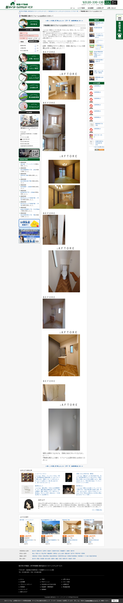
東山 (33, 553)
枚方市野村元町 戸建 (26, 181)
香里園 (42, 558)
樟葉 (38, 558)
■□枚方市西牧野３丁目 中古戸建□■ (30, 209)
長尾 (60, 558)
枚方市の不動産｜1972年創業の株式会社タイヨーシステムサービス (40, 566)
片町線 (40, 556)
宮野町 (83, 553)
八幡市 (68, 551)
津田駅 (89, 542)
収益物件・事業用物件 (47, 587)
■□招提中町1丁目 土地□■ (27, 192)
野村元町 (97, 540)
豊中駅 (25, 542)
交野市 (44, 551)
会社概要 (22, 581)
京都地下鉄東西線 (72, 556)
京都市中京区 (55, 551)
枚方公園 (47, 558)
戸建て (43, 579)
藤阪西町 (49, 553)
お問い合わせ (66, 579)
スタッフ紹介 (66, 581)
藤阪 (57, 558)
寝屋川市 (39, 551)
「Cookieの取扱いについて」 (91, 600)
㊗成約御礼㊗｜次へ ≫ (77, 20)
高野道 (55, 553)
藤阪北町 (67, 553)
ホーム (22, 579)
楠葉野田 (54, 540)
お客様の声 (66, 584)
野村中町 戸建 (24, 175)
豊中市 (29, 540)
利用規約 (22, 587)
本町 (32, 540)
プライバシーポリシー (26, 584)
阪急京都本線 (53, 556)
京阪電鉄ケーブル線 (83, 556)
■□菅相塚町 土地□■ (26, 186)
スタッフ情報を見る (97, 510)
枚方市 (50, 540)
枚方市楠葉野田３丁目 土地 (28, 169)
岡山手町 (44, 553)
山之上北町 (61, 553)
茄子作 (73, 553)
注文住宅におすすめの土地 (49, 584)
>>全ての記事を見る (99, 147)
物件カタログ (23, 591)
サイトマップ (23, 589)
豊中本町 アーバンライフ (27, 164)
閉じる (115, 600)
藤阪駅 (68, 542)
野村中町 (75, 540)
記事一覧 (67, 20)
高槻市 (49, 551)
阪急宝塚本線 (93, 556)
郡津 (74, 558)
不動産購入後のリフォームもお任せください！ (59, 25)
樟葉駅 (47, 542)
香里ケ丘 (38, 553)
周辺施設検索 (66, 587)
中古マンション (46, 581)
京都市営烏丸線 (62, 556)
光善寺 (52, 558)
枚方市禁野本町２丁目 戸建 (28, 215)
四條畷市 (62, 551)
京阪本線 (34, 556)
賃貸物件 (44, 589)
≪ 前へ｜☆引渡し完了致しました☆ (55, 20)
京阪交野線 (46, 556)
